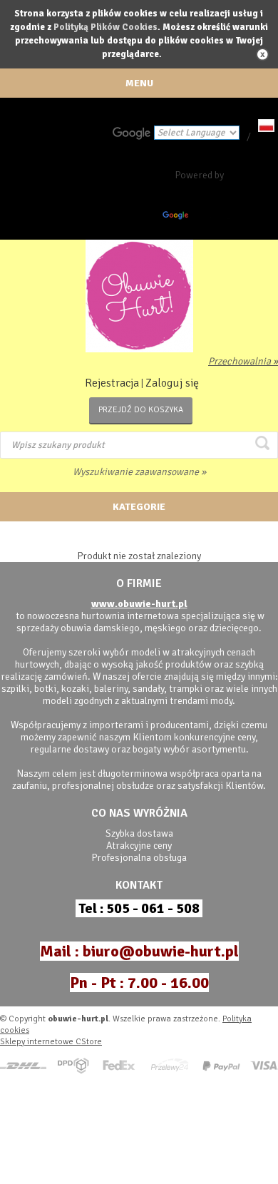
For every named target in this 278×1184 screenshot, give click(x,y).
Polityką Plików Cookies (105, 27)
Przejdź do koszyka (140, 409)
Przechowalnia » (243, 361)
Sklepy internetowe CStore (51, 1041)
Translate (211, 218)
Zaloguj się (172, 383)
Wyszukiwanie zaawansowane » (139, 472)
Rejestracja (112, 383)
